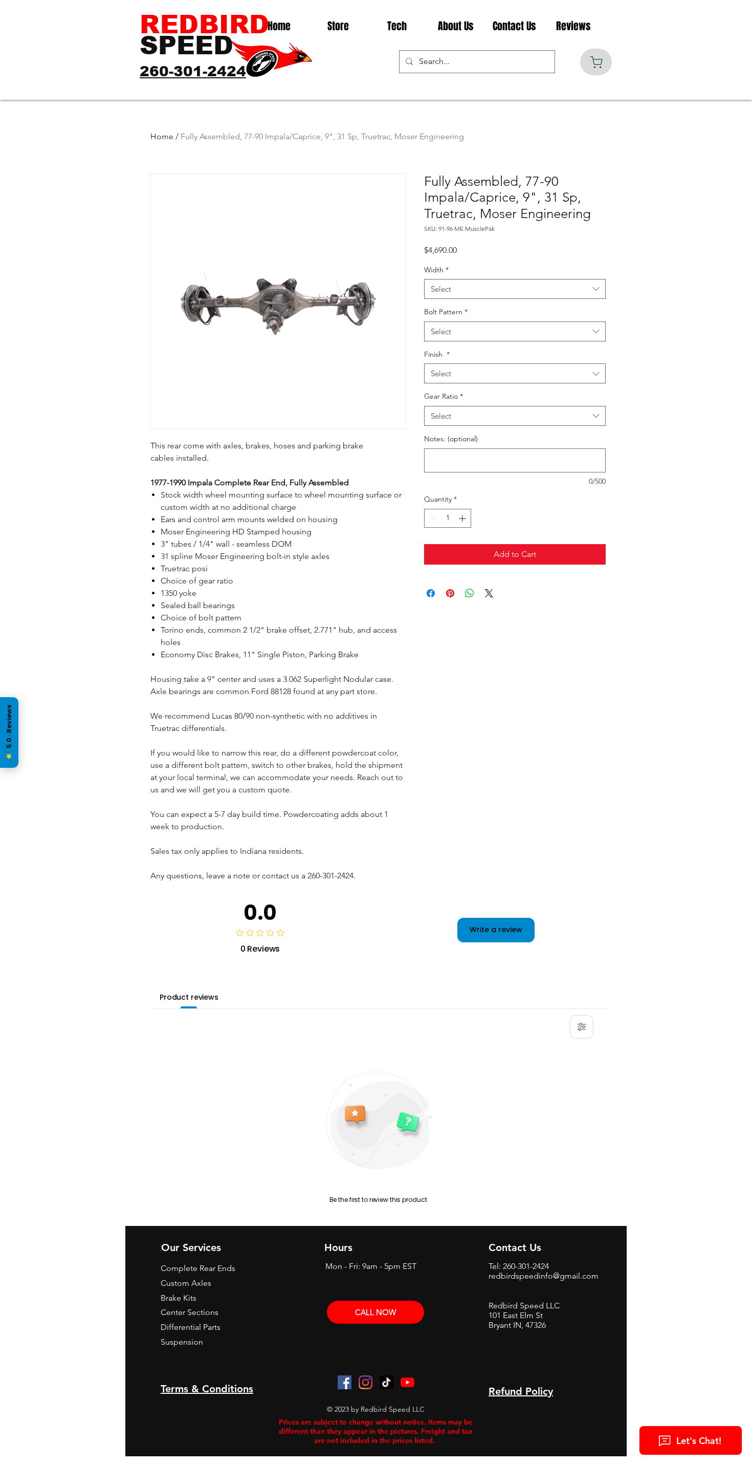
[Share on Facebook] (431, 593)
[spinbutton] (447, 518)
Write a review (496, 929)
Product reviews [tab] (189, 997)
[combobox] (515, 289)
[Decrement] (432, 518)
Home (161, 136)
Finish (437, 354)
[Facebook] (344, 1382)
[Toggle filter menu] (581, 1027)
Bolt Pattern (446, 311)
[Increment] (463, 518)
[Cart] (596, 62)
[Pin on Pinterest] (450, 593)
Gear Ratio (443, 396)
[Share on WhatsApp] (469, 593)
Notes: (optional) (451, 438)
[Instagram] (365, 1382)
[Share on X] (489, 593)
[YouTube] (407, 1382)
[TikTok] (386, 1382)
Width (436, 269)
